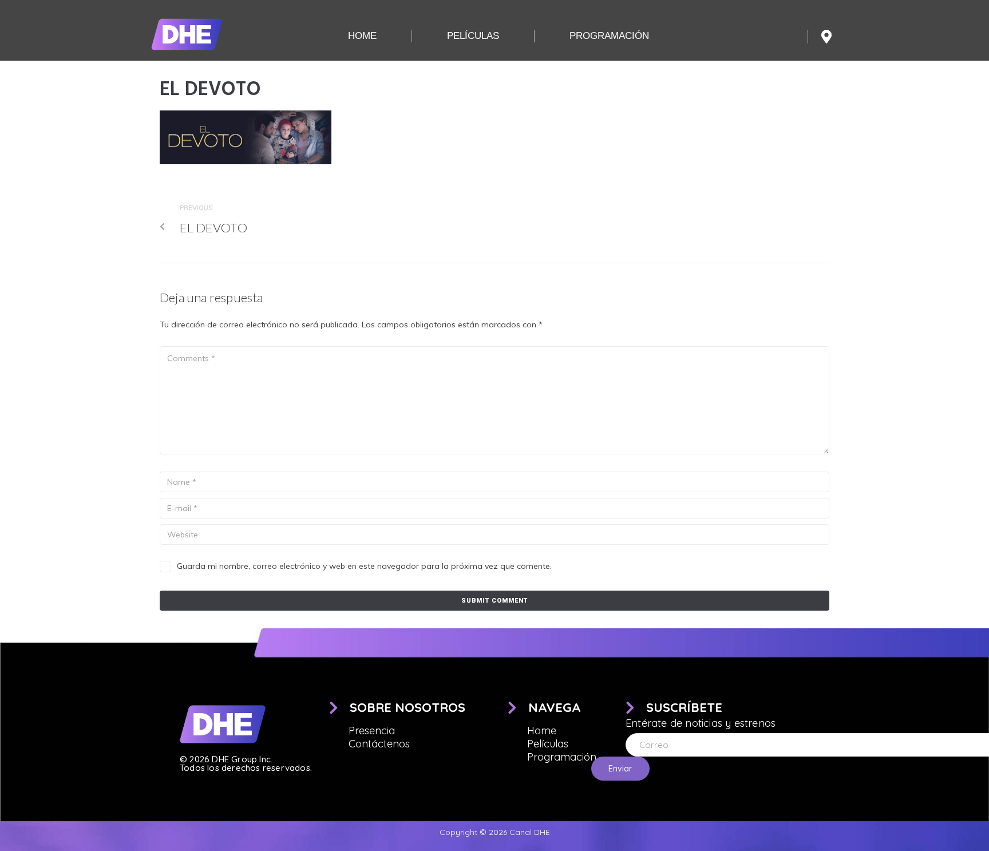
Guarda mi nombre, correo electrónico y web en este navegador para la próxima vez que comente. (364, 566)
